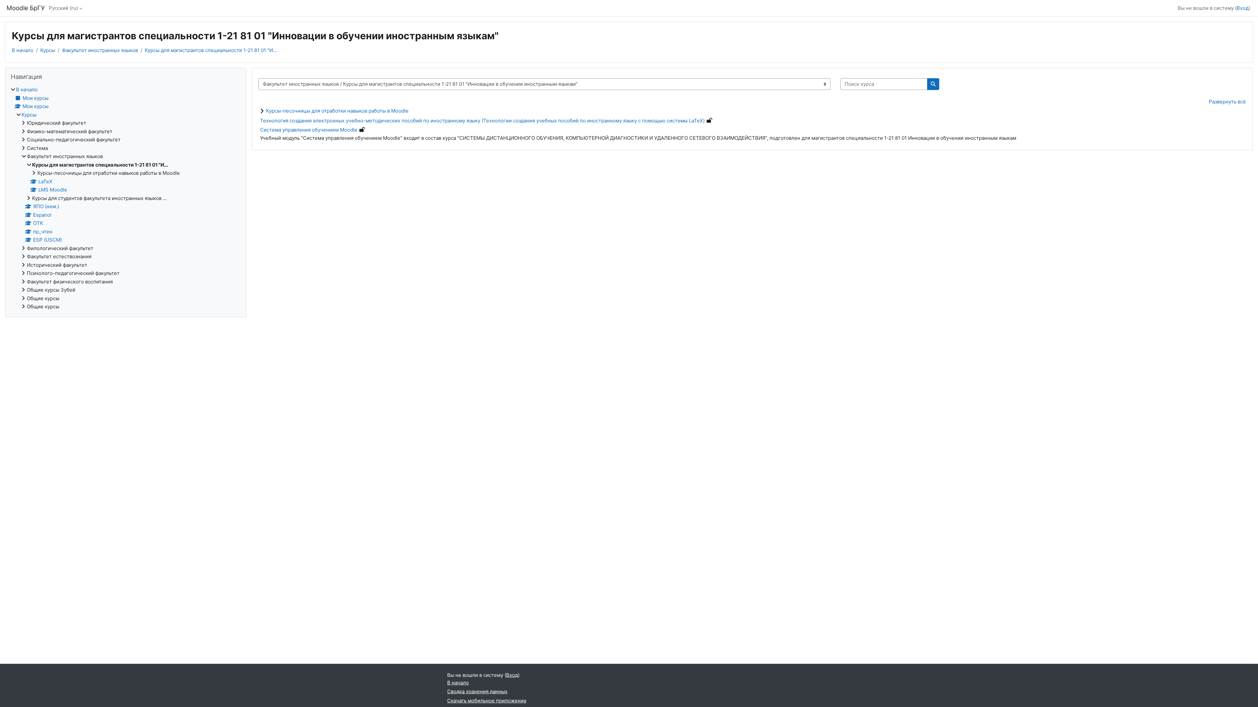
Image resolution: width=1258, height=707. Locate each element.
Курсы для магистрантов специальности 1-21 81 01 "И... (211, 50)
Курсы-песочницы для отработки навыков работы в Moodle (337, 111)
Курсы (47, 50)
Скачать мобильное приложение (486, 701)
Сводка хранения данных (477, 691)
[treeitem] (126, 198)
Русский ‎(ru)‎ (63, 8)
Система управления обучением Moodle (308, 130)
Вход (1242, 8)
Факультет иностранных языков (100, 50)
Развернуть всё (1227, 102)
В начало (22, 50)
